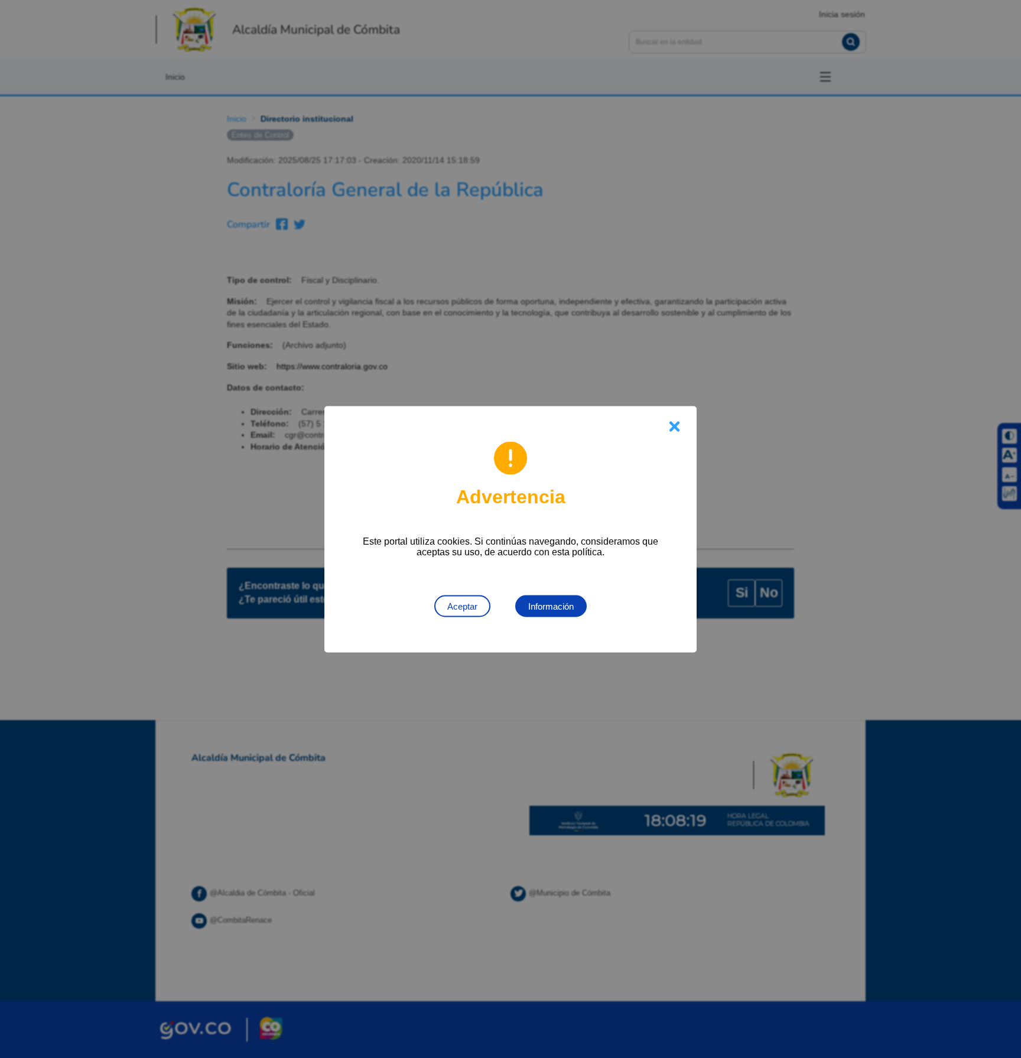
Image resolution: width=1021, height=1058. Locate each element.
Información (551, 606)
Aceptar (462, 606)
